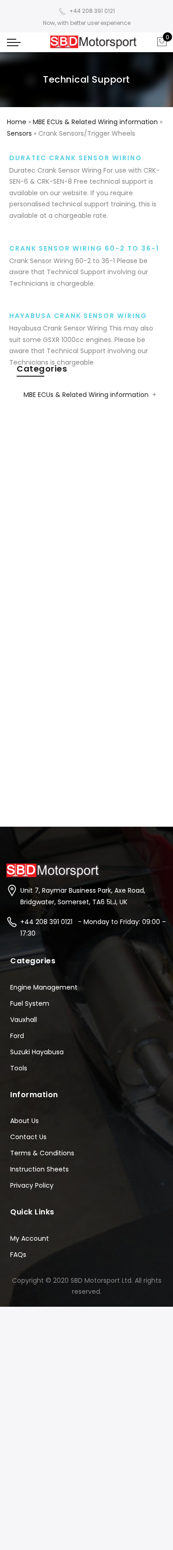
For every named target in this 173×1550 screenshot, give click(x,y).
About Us (24, 1120)
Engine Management (44, 987)
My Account (29, 1238)
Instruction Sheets (39, 1169)
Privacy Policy (32, 1185)
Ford (17, 1035)
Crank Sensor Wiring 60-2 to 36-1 (84, 248)
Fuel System (29, 1003)
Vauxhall (23, 1019)
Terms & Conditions (42, 1153)
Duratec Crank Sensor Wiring (75, 157)
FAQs (18, 1254)
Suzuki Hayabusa (37, 1052)
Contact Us (28, 1136)
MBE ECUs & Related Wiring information (86, 394)
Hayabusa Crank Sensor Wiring (78, 315)
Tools (18, 1068)
